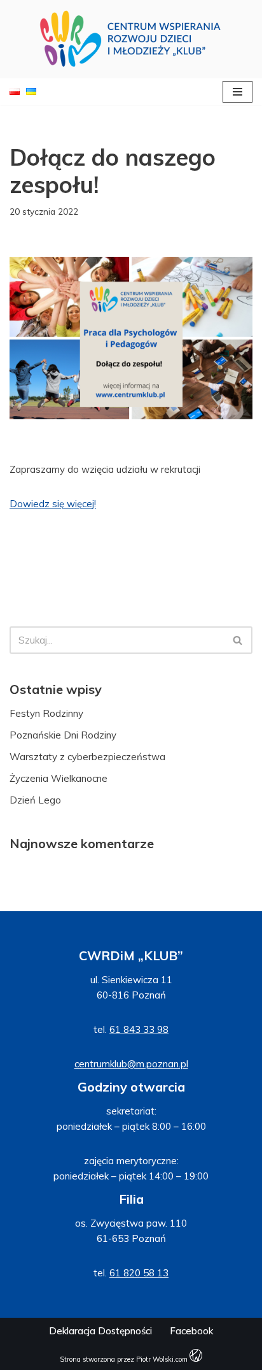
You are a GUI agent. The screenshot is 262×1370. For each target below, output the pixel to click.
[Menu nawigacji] (237, 92)
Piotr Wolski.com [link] (163, 1359)
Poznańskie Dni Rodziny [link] (63, 735)
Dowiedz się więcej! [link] (53, 504)
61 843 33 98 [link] (139, 1029)
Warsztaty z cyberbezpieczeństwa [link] (87, 757)
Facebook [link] (191, 1331)
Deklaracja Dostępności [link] (100, 1331)
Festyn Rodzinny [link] (46, 713)
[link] (131, 39)
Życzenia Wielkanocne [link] (58, 778)
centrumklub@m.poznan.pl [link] (131, 1064)
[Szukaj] (238, 640)
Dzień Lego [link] (35, 800)
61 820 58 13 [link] (139, 1273)
